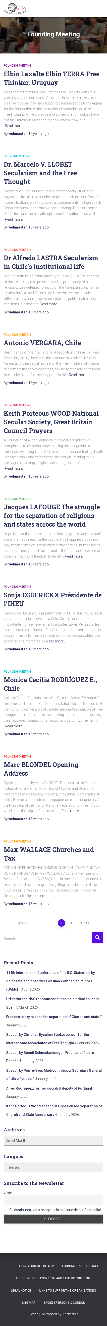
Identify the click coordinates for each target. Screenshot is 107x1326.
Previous (26, 923)
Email (8, 1192)
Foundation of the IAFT (80, 1266)
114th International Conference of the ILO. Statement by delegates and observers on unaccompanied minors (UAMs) (50, 981)
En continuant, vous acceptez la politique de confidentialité (55, 1210)
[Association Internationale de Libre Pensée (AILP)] (17, 8)
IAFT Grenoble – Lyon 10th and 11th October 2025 (53, 1278)
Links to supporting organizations (67, 1290)
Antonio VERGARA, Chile (42, 343)
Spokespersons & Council (64, 1302)
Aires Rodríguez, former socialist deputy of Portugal (49, 1088)
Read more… (14, 126)
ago (38, 134)
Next (83, 923)
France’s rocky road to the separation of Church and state (52, 1017)
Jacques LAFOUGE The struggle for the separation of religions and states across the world (52, 515)
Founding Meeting (17, 65)
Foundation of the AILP (36, 1266)
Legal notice (21, 1290)
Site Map (29, 1302)
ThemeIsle (70, 1314)
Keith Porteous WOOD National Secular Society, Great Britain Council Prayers (51, 422)
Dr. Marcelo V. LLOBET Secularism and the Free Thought (40, 173)
